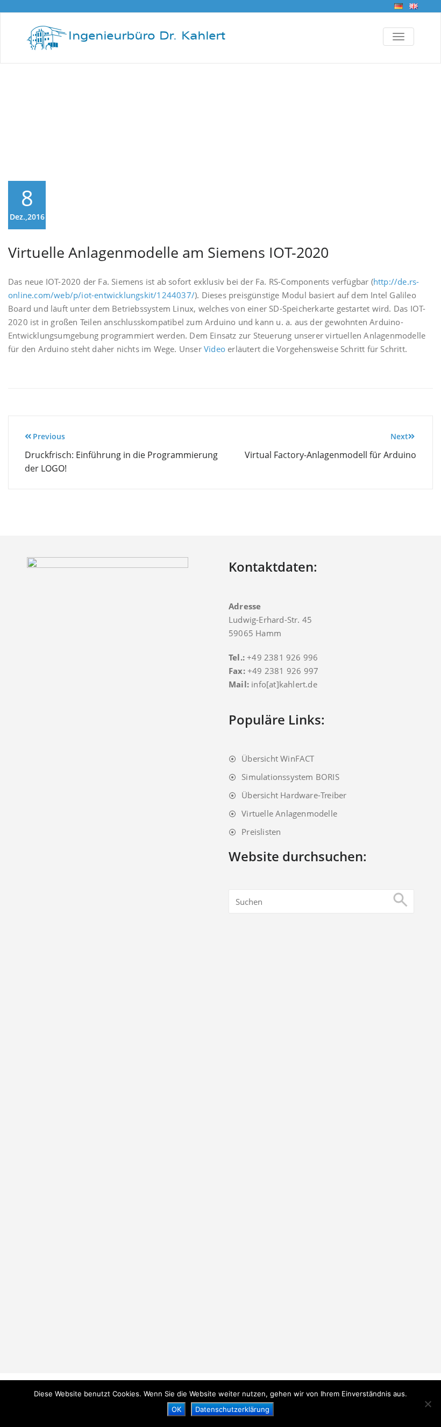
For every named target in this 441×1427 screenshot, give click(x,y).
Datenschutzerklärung (232, 1409)
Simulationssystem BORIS (290, 776)
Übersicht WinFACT (277, 758)
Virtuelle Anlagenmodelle (289, 813)
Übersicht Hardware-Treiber (293, 795)
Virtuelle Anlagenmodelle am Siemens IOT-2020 (168, 252)
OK (176, 1409)
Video (214, 348)
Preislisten (261, 831)
